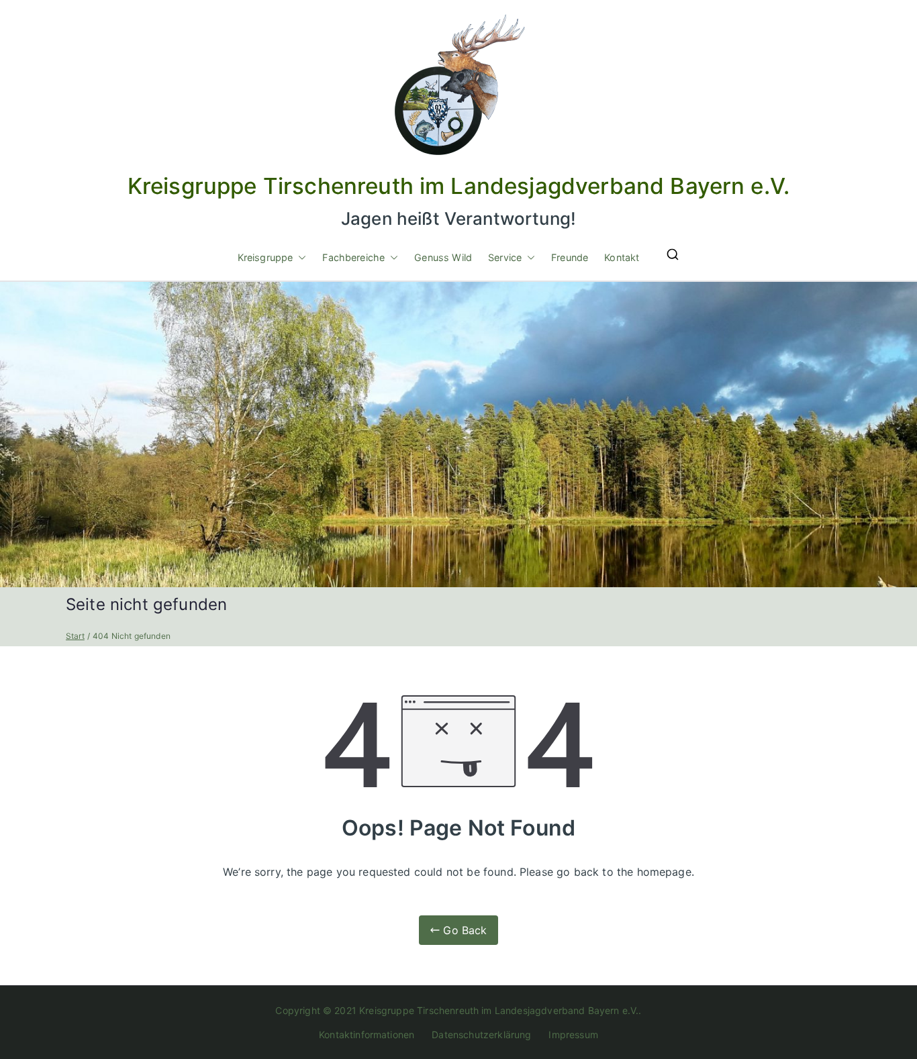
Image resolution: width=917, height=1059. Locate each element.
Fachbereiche (353, 257)
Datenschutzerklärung (481, 1034)
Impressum (572, 1034)
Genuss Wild (443, 257)
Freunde (569, 257)
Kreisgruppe (265, 257)
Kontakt (621, 257)
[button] (299, 257)
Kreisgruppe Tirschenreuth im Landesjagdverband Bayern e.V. (458, 185)
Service (505, 257)
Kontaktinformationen (366, 1034)
